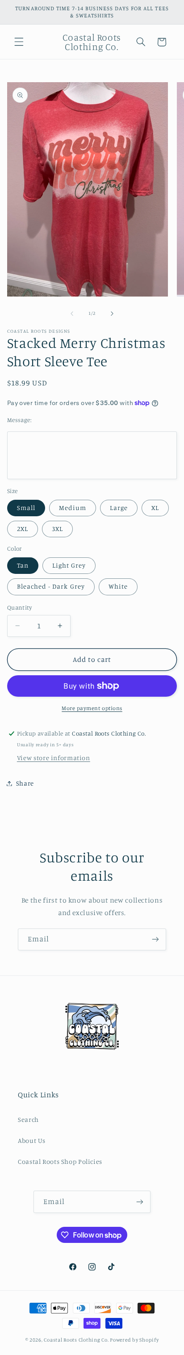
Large (119, 507)
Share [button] (25, 783)
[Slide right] (112, 313)
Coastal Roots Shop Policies (60, 1161)
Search (28, 1119)
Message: (19, 419)
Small (26, 507)
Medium (72, 507)
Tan (23, 565)
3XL (57, 528)
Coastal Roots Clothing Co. (76, 1340)
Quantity (19, 607)
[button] (18, 42)
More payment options (92, 708)
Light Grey (69, 565)
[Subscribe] (155, 939)
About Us (32, 1140)
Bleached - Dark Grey (51, 586)
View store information (53, 757)
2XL (22, 528)
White (118, 586)
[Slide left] (72, 313)
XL (155, 507)
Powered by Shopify (134, 1340)
